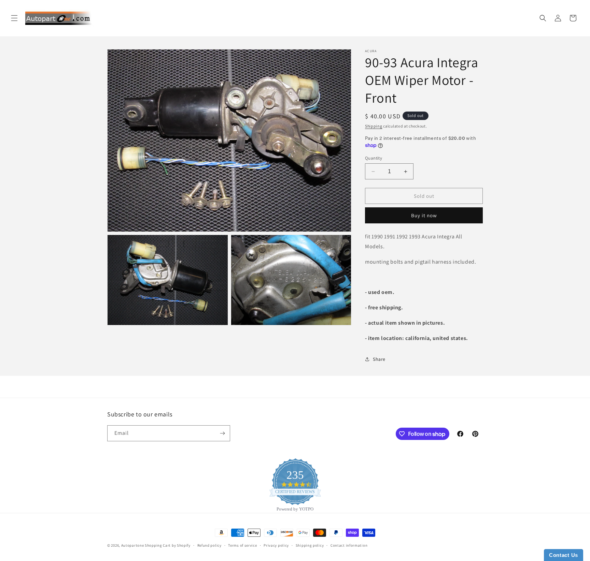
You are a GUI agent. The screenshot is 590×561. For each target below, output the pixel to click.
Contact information (349, 545)
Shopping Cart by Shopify (168, 545)
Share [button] (379, 359)
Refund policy (209, 545)
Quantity (373, 158)
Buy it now (424, 215)
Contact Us (563, 555)
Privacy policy (276, 545)
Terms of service (242, 545)
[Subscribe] (222, 433)
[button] (14, 18)
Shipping (373, 126)
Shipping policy (310, 545)
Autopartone (132, 545)
